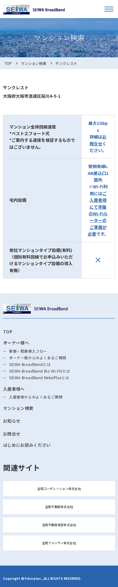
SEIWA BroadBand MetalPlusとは (39, 377)
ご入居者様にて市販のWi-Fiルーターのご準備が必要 (98, 213)
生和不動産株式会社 (59, 506)
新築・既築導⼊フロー (28, 351)
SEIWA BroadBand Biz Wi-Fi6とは (39, 370)
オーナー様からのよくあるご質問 (37, 357)
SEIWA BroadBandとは (30, 364)
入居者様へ (14, 389)
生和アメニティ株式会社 (59, 543)
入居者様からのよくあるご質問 (35, 396)
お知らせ (11, 421)
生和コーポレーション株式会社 (59, 488)
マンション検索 (33, 63)
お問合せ (11, 434)
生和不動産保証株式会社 (59, 524)
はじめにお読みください (27, 445)
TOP (8, 63)
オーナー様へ (16, 343)
